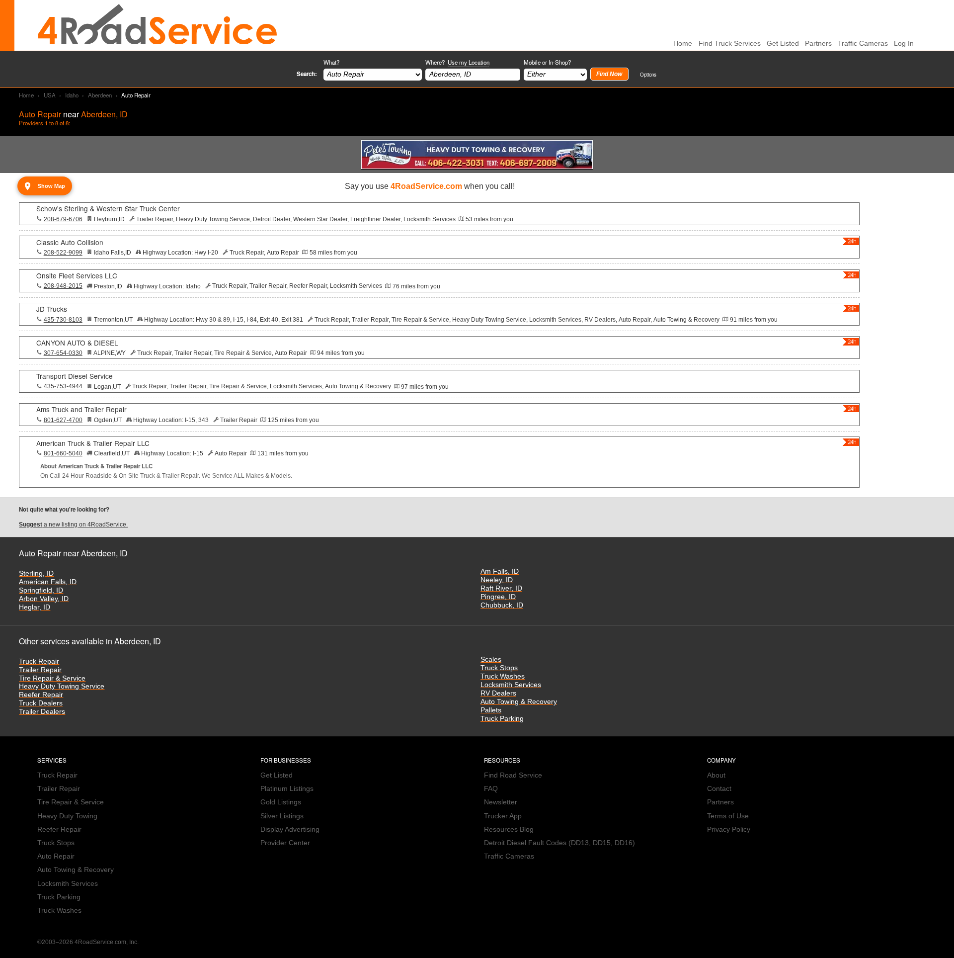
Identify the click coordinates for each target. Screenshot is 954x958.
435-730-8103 (63, 320)
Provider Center (285, 843)
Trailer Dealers (42, 711)
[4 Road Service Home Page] (157, 25)
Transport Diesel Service (74, 376)
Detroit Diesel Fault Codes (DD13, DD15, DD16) (559, 843)
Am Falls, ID (499, 571)
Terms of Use (728, 816)
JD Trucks (51, 309)
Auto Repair (56, 856)
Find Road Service (513, 775)
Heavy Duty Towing (67, 816)
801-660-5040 (63, 453)
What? (331, 62)
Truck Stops (499, 668)
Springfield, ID (41, 590)
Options (648, 74)
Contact (719, 788)
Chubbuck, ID (501, 605)
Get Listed (783, 43)
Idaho (72, 95)
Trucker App (503, 816)
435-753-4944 (63, 386)
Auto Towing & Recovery (518, 701)
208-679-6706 (63, 219)
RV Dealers (498, 693)
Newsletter (500, 802)
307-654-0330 (63, 353)
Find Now (609, 74)
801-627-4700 (63, 420)
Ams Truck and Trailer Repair (81, 409)
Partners (818, 43)
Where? (457, 62)
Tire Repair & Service (52, 678)
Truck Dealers (41, 703)
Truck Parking (502, 718)
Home (26, 95)
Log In (904, 43)
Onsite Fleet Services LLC (76, 275)
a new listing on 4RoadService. (73, 524)
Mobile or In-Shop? (547, 62)
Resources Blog (509, 829)
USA (50, 95)
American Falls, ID (48, 582)
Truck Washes (502, 676)
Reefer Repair (41, 694)
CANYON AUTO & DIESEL (77, 343)
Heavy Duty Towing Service (61, 686)
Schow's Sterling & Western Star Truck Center (108, 208)
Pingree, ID (498, 597)
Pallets (490, 710)
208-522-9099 (63, 253)
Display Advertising (289, 829)
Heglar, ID (34, 607)
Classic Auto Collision (69, 242)
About (716, 775)
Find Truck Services (730, 43)
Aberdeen (100, 95)
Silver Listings (282, 816)
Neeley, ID (496, 580)
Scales (490, 659)
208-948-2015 (63, 286)
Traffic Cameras (863, 43)
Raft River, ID (501, 588)
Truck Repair (39, 661)
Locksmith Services (510, 685)
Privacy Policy (728, 829)
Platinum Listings (287, 788)
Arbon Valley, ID (44, 599)
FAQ (491, 788)
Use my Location (468, 62)
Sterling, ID (36, 573)
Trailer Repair (40, 670)
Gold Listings (280, 802)
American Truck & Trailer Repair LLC (93, 443)
